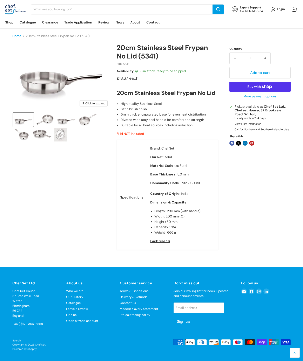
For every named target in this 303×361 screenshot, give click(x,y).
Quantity (235, 48)
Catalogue (28, 22)
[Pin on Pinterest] (251, 143)
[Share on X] (238, 143)
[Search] (218, 9)
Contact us (128, 303)
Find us (71, 315)
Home (16, 36)
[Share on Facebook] (231, 143)
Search (16, 340)
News (120, 22)
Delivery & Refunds (133, 297)
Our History (74, 297)
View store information (248, 124)
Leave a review (77, 309)
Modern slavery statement (139, 309)
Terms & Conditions (134, 291)
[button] (279, 9)
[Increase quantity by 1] (265, 58)
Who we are (74, 291)
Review (103, 22)
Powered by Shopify (24, 349)
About (135, 22)
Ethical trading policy (135, 315)
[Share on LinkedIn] (245, 143)
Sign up (183, 321)
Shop (9, 22)
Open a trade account (82, 321)
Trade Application (78, 22)
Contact (153, 22)
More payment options (260, 96)
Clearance (50, 22)
